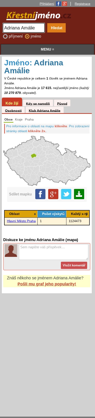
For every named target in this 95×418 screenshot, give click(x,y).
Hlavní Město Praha (21, 221)
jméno (36, 36)
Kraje (19, 119)
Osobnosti (13, 110)
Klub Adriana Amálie (44, 110)
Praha (29, 119)
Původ (62, 103)
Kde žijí (12, 103)
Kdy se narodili (38, 103)
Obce (8, 119)
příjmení (16, 36)
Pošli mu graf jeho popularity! (47, 284)
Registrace (82, 4)
